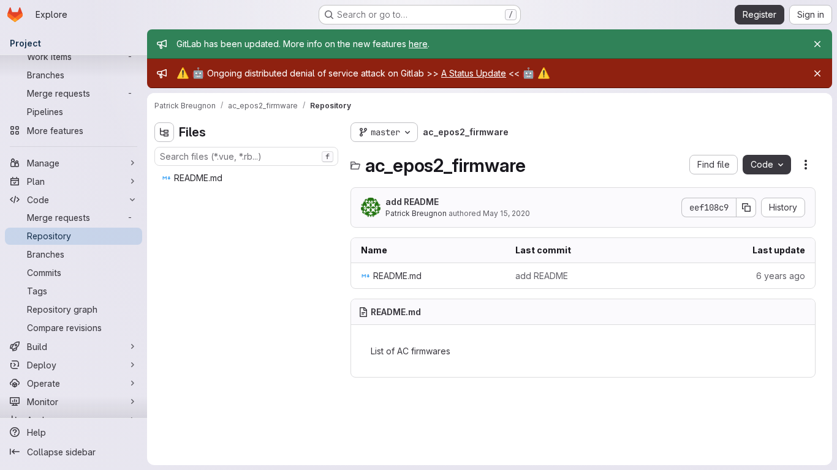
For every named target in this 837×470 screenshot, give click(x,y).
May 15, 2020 (506, 213)
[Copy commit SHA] (746, 207)
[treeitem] (247, 178)
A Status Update (473, 73)
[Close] (817, 44)
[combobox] (246, 156)
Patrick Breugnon (416, 213)
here (418, 44)
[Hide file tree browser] (164, 132)
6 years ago (780, 275)
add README (412, 201)
